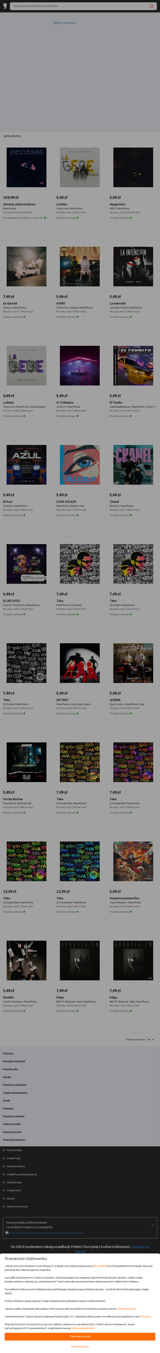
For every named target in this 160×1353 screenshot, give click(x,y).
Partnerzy (145, 1316)
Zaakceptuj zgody (80, 1336)
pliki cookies (99, 1266)
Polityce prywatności (83, 1328)
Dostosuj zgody (126, 1309)
